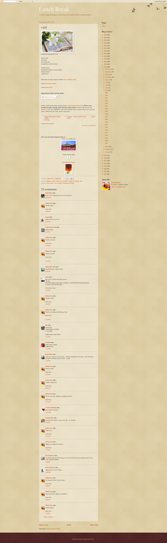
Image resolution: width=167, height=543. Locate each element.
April (106, 90)
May (106, 88)
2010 (105, 163)
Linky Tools (84, 125)
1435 (106, 95)
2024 (105, 40)
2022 (105, 45)
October (107, 74)
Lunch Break (54, 9)
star (61, 181)
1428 (106, 114)
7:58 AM (47, 462)
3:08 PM (47, 486)
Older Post (94, 525)
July (106, 82)
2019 (105, 53)
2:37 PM (47, 246)
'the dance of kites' (50, 83)
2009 (105, 166)
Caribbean (48, 181)
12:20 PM (48, 197)
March (107, 146)
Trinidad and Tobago (73, 181)
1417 (106, 143)
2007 (105, 171)
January (107, 152)
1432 (106, 103)
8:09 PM (47, 388)
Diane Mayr (48, 193)
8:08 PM (47, 374)
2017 (105, 59)
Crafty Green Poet (50, 227)
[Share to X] (69, 179)
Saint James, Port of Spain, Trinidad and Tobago (60, 183)
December (108, 69)
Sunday (65, 181)
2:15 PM (47, 222)
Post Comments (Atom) (53, 529)
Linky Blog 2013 (92, 125)
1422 (106, 130)
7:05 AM (47, 422)
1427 (106, 116)
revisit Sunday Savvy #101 (75, 105)
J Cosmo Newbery (50, 407)
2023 (105, 43)
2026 (105, 35)
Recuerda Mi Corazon (68, 162)
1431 (106, 106)
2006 (105, 174)
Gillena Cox (48, 203)
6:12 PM (47, 337)
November (108, 72)
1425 (106, 122)
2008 (105, 168)
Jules (47, 277)
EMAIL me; (44, 109)
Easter (53, 181)
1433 (106, 100)
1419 (106, 138)
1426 (106, 119)
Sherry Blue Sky (50, 267)
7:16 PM (47, 349)
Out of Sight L (49, 455)
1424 (106, 124)
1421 (106, 132)
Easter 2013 (48, 87)
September (108, 77)
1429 (106, 111)
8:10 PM (47, 402)
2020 (105, 51)
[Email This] (66, 179)
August (107, 80)
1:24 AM (47, 513)
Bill (46, 325)
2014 (105, 67)
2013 (105, 155)
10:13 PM (48, 412)
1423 (106, 127)
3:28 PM (47, 271)
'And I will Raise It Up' (69, 79)
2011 (105, 160)
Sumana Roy (49, 418)
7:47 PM (47, 361)
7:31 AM (47, 436)
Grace (47, 217)
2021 (105, 48)
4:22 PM (47, 290)
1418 (106, 140)
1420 (106, 135)
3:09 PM (47, 500)
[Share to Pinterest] (73, 179)
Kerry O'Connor (50, 467)
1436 (106, 92)
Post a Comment (48, 517)
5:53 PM (47, 304)
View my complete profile (119, 187)
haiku (57, 181)
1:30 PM (47, 211)
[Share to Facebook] (71, 179)
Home (69, 525)
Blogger (92, 539)
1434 (106, 98)
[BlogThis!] (68, 179)
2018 (105, 56)
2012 (105, 158)
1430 (106, 108)
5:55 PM (47, 319)
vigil (81, 181)
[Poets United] (68, 158)
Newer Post (43, 525)
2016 (105, 61)
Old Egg (46, 120)
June (106, 85)
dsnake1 (47, 342)
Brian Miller (48, 354)
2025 (105, 37)
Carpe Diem (65, 139)
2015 (105, 64)
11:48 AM (48, 472)
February (108, 149)
